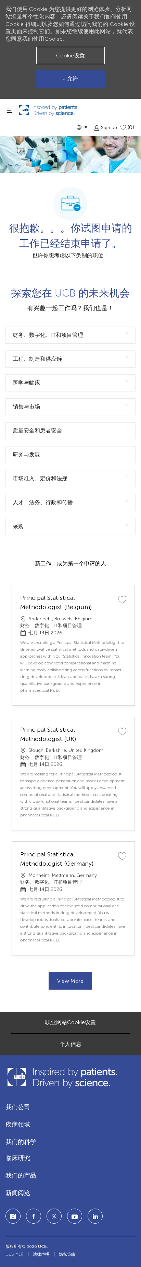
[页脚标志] (61, 1078)
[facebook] (33, 1216)
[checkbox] (122, 599)
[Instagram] (13, 1216)
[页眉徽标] (48, 110)
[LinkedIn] (74, 1216)
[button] (81, 127)
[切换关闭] (9, 110)
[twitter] (54, 1216)
